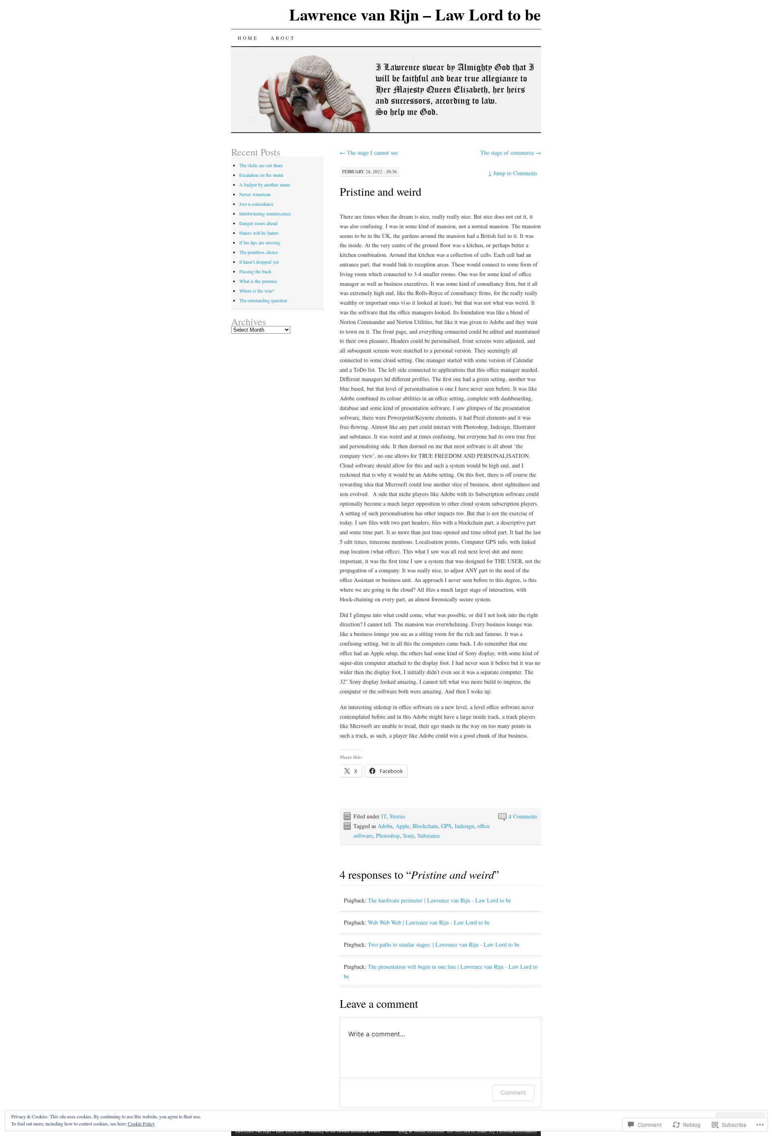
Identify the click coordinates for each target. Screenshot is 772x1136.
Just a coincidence (256, 204)
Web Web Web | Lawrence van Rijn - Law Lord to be (429, 922)
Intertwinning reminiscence (265, 213)
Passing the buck (255, 271)
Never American (255, 194)
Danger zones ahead (258, 223)
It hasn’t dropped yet (259, 261)
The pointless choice (258, 252)
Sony (408, 835)
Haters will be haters (259, 233)
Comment (513, 1092)
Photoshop (388, 835)
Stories (397, 816)
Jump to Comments (512, 173)
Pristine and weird (380, 191)
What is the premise (258, 281)
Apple (402, 826)
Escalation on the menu (261, 175)
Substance (428, 835)
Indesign (464, 826)
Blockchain (425, 826)
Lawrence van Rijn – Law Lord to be (415, 14)
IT (383, 816)
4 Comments (523, 816)
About (283, 38)
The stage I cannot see (369, 152)
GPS (446, 826)
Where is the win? (256, 290)
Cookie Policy (141, 1123)
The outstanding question (263, 300)
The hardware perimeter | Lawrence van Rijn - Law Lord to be (439, 900)
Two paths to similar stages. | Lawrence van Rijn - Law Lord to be (443, 944)
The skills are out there (261, 165)
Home (248, 38)
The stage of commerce (510, 152)
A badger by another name (264, 184)
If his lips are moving (259, 242)
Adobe (385, 826)
